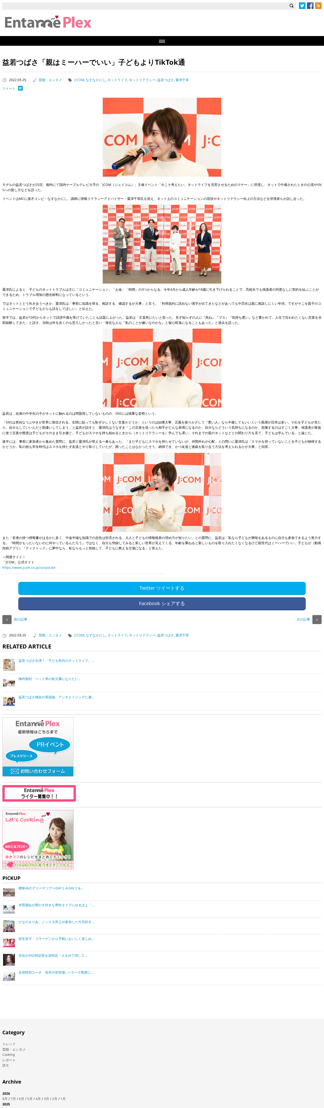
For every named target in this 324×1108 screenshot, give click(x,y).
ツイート (9, 88)
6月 (21, 1098)
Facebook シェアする (162, 603)
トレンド (9, 1044)
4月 (38, 1098)
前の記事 (16, 619)
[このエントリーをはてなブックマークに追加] (20, 89)
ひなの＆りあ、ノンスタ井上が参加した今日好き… (56, 922)
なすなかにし (96, 80)
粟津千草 (182, 80)
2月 (54, 1098)
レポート (9, 1060)
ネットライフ (117, 80)
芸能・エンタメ (50, 80)
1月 (63, 1098)
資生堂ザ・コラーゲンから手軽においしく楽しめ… (56, 938)
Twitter (302, 5)
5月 (29, 1098)
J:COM (79, 80)
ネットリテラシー (142, 80)
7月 (13, 1098)
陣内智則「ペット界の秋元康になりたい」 (50, 678)
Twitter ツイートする (162, 588)
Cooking (8, 1054)
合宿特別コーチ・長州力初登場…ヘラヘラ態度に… (56, 972)
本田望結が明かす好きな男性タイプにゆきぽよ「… (56, 905)
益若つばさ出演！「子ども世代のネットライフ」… (56, 660)
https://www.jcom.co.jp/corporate (29, 567)
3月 (46, 1098)
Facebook (310, 5)
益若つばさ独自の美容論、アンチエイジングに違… (56, 697)
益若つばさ (165, 80)
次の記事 (307, 619)
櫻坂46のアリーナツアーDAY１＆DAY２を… (51, 888)
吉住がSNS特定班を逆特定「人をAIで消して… (53, 955)
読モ (5, 1065)
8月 (5, 1098)
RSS (318, 5)
